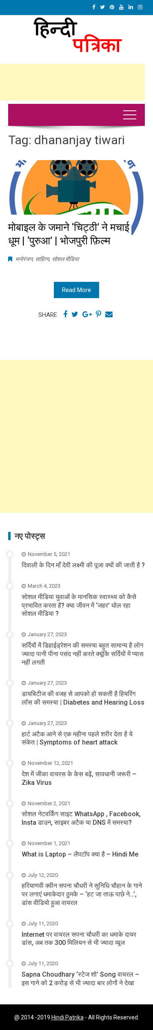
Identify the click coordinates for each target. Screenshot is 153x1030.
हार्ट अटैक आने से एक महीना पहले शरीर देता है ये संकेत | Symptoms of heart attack (77, 738)
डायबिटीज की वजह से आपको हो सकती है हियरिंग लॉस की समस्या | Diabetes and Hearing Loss (83, 698)
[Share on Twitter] (74, 314)
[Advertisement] (76, 436)
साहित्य (42, 259)
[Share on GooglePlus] (87, 314)
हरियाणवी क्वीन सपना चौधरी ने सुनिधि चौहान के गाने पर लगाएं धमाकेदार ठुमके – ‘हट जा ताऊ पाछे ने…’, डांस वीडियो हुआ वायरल (82, 894)
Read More (76, 290)
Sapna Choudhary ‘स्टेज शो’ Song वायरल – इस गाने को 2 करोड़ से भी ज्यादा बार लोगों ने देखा (80, 979)
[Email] (109, 314)
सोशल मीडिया (65, 259)
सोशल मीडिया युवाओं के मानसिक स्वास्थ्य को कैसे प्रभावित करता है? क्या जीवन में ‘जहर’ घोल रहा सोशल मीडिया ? (79, 605)
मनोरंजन (24, 259)
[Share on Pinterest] (98, 314)
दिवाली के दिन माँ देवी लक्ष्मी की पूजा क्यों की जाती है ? (83, 565)
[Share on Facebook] (65, 314)
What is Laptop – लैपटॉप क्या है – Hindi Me (80, 854)
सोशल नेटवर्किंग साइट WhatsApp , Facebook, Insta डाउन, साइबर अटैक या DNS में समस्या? (81, 818)
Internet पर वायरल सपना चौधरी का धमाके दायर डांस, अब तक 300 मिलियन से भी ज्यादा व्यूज (79, 939)
